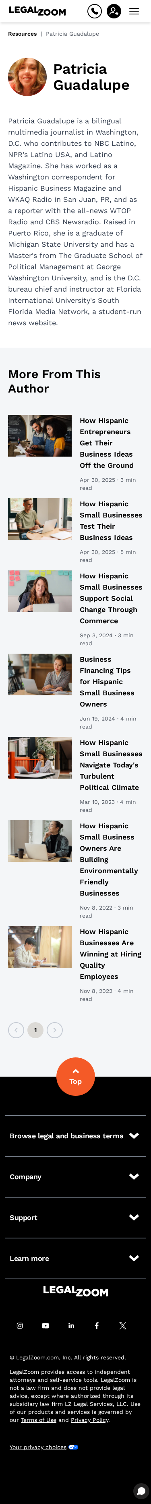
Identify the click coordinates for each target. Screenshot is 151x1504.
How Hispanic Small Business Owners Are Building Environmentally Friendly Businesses (109, 859)
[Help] (94, 11)
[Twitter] (127, 1325)
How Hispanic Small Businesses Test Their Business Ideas (111, 520)
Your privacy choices (38, 1447)
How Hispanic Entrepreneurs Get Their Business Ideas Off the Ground (107, 442)
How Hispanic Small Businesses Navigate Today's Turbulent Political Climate (111, 764)
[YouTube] (50, 1325)
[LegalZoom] (75, 1291)
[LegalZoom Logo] (37, 11)
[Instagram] (24, 1325)
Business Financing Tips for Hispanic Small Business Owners (107, 681)
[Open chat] (141, 1491)
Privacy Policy (89, 1420)
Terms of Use (38, 1420)
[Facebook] (101, 1325)
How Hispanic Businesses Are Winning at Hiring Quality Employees (110, 954)
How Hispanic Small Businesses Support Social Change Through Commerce (111, 598)
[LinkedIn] (76, 1325)
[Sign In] (114, 11)
